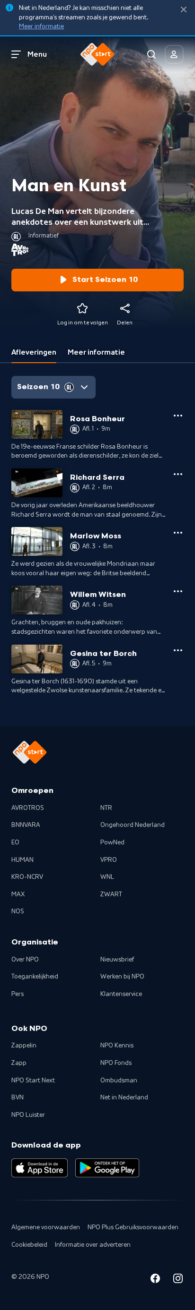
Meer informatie (41, 26)
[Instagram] (178, 1280)
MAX (18, 894)
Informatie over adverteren (93, 1245)
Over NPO (25, 959)
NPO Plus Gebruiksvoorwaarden (133, 1227)
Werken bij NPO (122, 976)
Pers (17, 994)
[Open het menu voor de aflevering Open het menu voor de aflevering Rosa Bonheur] (178, 415)
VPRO (108, 860)
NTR (106, 808)
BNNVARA (25, 825)
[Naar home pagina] (97, 54)
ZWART (111, 894)
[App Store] (39, 1167)
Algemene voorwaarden (45, 1227)
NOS (17, 911)
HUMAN (22, 860)
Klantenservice (121, 994)
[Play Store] (107, 1167)
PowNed (112, 842)
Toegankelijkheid (34, 976)
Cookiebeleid (29, 1245)
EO (15, 842)
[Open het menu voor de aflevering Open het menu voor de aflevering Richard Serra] (178, 474)
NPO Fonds (116, 1063)
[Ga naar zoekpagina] (151, 54)
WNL (107, 877)
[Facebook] (155, 1280)
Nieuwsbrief (117, 959)
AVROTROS (27, 808)
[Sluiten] (183, 10)
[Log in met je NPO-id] (174, 54)
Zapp (19, 1063)
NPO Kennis (116, 1045)
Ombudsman (118, 1080)
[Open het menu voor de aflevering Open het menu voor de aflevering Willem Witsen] (178, 591)
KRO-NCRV (27, 877)
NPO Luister (28, 1115)
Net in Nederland (124, 1097)
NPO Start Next (33, 1080)
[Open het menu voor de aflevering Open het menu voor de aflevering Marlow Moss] (178, 532)
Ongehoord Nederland (132, 825)
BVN (17, 1097)
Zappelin (23, 1045)
